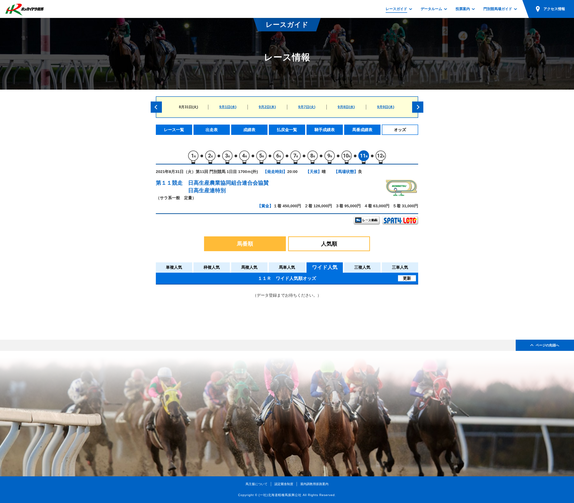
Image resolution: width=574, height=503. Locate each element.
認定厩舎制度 (283, 484)
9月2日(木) (267, 107)
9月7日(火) (306, 107)
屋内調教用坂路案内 (314, 484)
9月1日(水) (227, 107)
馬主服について (256, 484)
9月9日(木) (385, 107)
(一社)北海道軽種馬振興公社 (280, 495)
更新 (407, 278)
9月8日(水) (346, 107)
